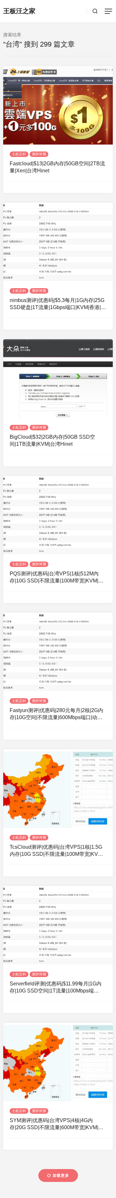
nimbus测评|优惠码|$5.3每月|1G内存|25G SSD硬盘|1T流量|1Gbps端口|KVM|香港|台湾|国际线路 (58, 304)
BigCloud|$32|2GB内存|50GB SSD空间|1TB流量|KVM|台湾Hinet (52, 440)
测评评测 (39, 154)
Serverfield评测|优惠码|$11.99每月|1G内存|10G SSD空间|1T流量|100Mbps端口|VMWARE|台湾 (56, 988)
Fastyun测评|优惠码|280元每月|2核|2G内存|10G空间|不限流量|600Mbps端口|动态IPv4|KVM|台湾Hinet (56, 714)
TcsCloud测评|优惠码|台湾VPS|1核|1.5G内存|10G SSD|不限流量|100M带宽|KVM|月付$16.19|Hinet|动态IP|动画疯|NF (56, 851)
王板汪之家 (19, 10)
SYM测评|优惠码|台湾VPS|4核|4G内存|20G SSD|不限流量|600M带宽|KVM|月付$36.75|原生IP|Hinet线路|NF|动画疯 (56, 1124)
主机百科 (19, 154)
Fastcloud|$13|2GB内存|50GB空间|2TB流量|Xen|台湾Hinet (57, 167)
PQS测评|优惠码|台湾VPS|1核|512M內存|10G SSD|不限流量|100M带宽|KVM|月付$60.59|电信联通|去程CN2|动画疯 (56, 578)
